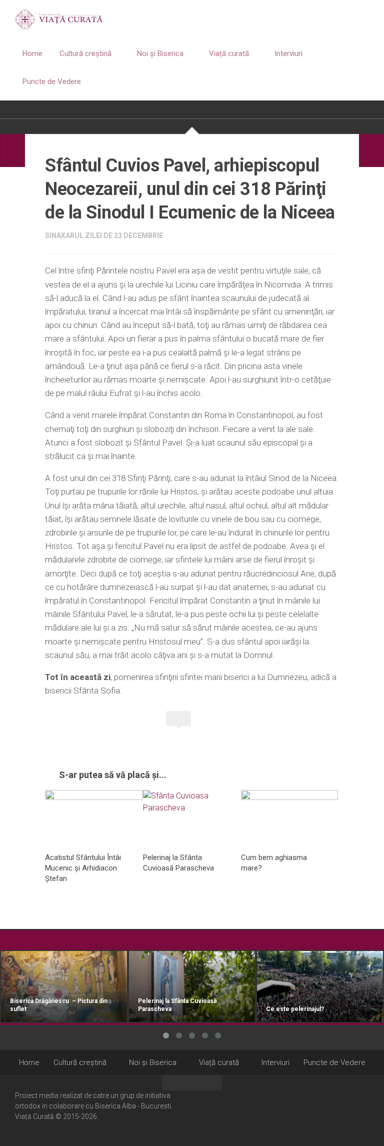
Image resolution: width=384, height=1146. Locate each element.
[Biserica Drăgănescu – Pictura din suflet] (64, 986)
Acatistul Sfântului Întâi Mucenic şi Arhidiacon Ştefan (83, 868)
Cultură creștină (86, 53)
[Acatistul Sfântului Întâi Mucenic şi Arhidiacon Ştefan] (93, 817)
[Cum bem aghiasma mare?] (289, 817)
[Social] (350, 1110)
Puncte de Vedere (51, 81)
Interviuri (288, 53)
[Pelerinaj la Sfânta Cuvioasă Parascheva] (191, 817)
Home (32, 53)
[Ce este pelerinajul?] (320, 986)
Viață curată (229, 53)
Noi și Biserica (160, 53)
